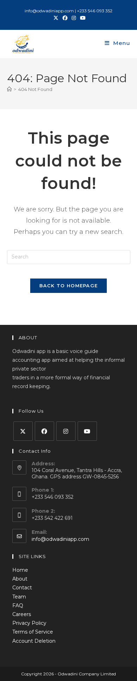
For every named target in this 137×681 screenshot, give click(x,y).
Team (19, 597)
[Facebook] (44, 431)
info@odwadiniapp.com (60, 539)
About (19, 579)
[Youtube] (87, 431)
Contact (22, 587)
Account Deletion (34, 641)
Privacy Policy (29, 623)
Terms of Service (32, 632)
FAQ (17, 605)
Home (20, 570)
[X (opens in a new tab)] (55, 18)
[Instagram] (66, 431)
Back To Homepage (68, 285)
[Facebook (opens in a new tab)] (65, 18)
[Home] (9, 89)
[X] (23, 431)
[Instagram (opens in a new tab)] (74, 18)
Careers (21, 614)
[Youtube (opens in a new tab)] (82, 18)
